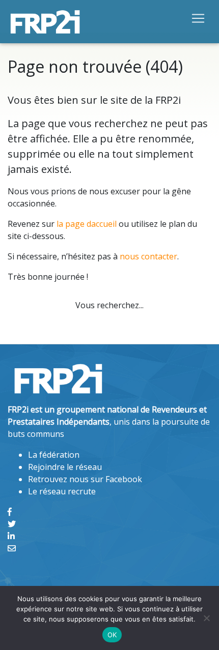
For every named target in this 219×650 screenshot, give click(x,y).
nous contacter (148, 256)
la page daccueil (87, 223)
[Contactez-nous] (12, 548)
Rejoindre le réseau (65, 466)
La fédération (53, 454)
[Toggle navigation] (198, 18)
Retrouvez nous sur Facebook (85, 479)
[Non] (206, 618)
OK (112, 635)
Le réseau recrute (62, 491)
